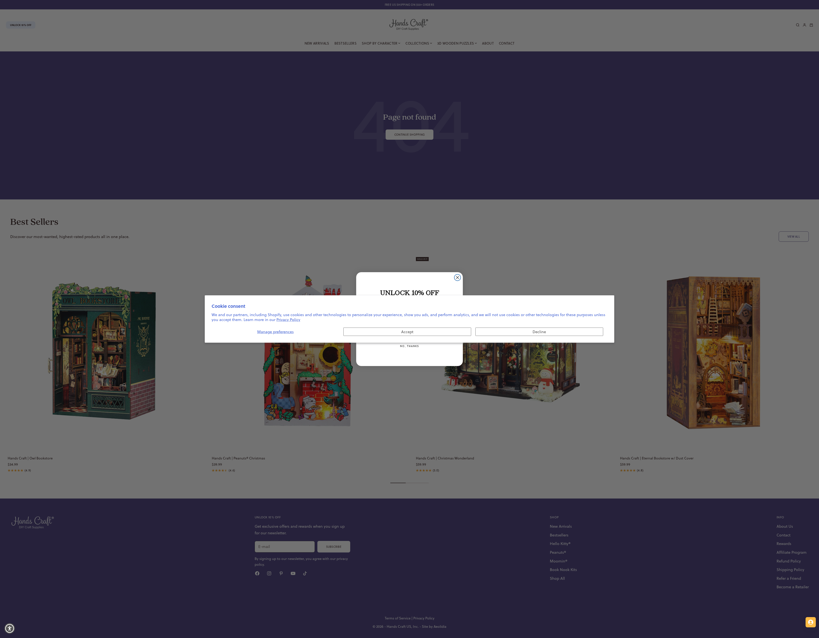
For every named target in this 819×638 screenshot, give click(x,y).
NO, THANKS (409, 346)
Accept (407, 331)
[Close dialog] (457, 277)
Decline (539, 331)
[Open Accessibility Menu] (9, 628)
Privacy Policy (288, 319)
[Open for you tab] (811, 622)
